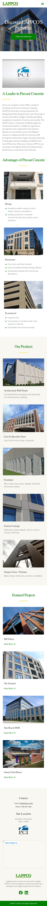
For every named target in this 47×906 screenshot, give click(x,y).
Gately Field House (13, 772)
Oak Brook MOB (12, 727)
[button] (42, 4)
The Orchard (10, 683)
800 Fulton (9, 639)
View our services (23, 37)
